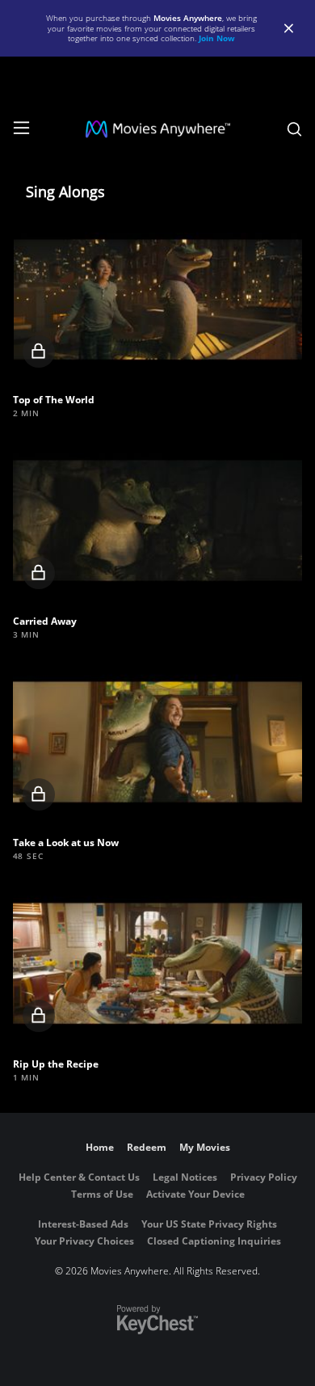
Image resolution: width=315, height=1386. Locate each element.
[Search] (294, 129)
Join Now (217, 38)
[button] (158, 299)
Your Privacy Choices (84, 1241)
